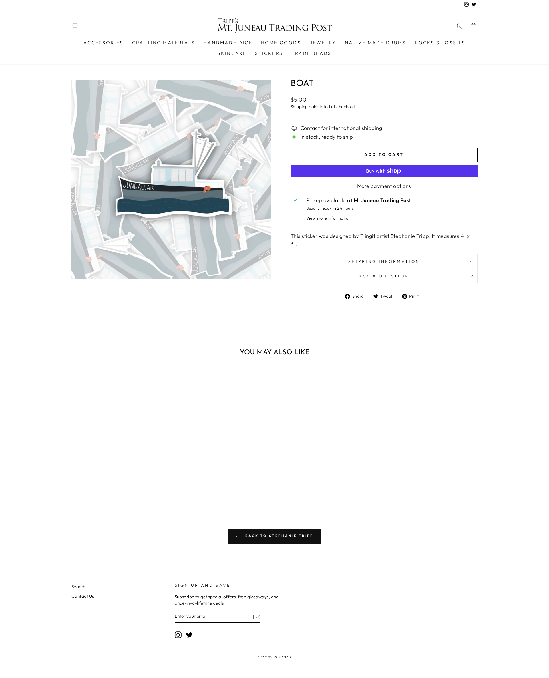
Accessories (103, 42)
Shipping (299, 106)
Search (78, 586)
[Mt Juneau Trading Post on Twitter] (189, 634)
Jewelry (323, 42)
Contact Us (82, 596)
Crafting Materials (163, 42)
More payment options (384, 186)
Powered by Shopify (274, 656)
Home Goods (281, 42)
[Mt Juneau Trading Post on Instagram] (178, 634)
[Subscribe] (256, 617)
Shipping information (384, 261)
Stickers (269, 53)
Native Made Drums (375, 42)
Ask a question (384, 276)
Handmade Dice (228, 42)
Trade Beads (311, 53)
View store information (328, 218)
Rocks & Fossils (440, 42)
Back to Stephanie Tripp (278, 536)
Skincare (232, 53)
